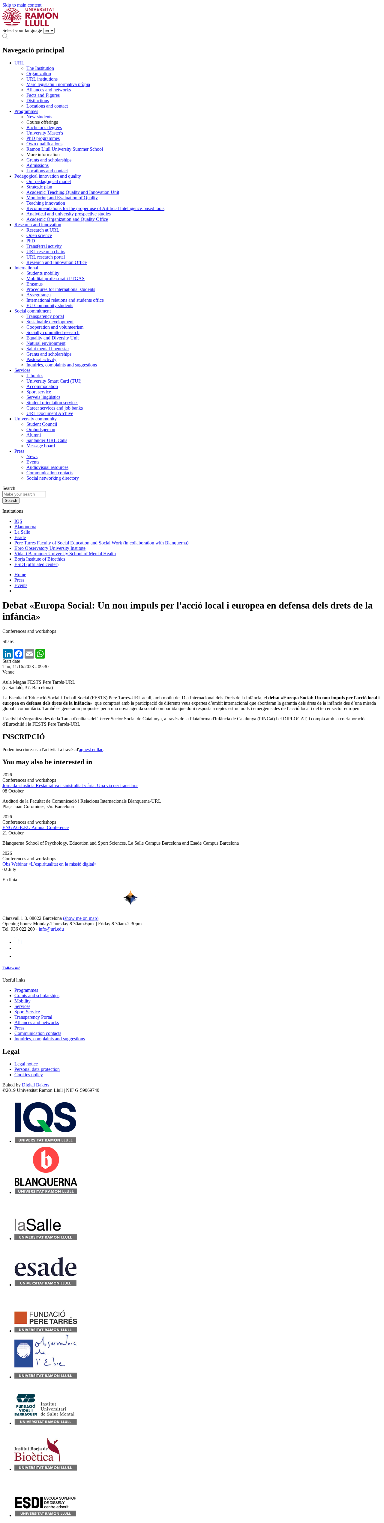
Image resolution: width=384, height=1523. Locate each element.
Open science (39, 235)
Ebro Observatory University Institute (50, 548)
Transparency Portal (33, 1017)
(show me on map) (80, 918)
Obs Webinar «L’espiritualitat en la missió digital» (49, 864)
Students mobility (42, 273)
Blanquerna (25, 526)
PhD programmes (43, 138)
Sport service (38, 391)
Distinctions (37, 100)
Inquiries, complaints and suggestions (61, 364)
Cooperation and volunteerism (54, 327)
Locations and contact (47, 105)
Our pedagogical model (48, 181)
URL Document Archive (49, 413)
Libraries (34, 375)
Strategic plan (39, 186)
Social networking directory (52, 478)
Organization (38, 73)
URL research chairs (45, 251)
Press (19, 451)
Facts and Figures (43, 95)
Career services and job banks (54, 407)
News (32, 456)
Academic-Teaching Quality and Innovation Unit (72, 192)
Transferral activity (44, 246)
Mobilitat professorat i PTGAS (55, 278)
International (26, 267)
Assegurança (38, 294)
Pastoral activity (41, 359)
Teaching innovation (45, 203)
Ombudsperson (40, 429)
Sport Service (27, 1011)
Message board (40, 445)
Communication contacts (49, 472)
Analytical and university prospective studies (68, 213)
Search (8, 488)
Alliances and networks (48, 89)
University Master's (44, 132)
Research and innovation (37, 224)
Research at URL (42, 230)
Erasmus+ (35, 283)
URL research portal (45, 256)
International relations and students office (65, 300)
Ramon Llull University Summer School (64, 149)
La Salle (22, 532)
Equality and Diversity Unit (52, 337)
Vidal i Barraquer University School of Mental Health (65, 553)
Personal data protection (37, 1069)
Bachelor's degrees (44, 127)
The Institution (40, 68)
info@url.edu (51, 929)
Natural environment (45, 343)
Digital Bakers (35, 1084)
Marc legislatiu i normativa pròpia (58, 84)
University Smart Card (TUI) (53, 381)
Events (32, 461)
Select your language (22, 30)
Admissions (37, 165)
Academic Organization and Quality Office (67, 219)
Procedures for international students (60, 289)
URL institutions (42, 78)
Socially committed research (53, 332)
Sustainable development (50, 321)
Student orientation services (52, 402)
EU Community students (49, 305)
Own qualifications (44, 143)
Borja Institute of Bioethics (39, 558)
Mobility (22, 1000)
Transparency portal (45, 316)
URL (19, 62)
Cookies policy (28, 1074)
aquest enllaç (91, 749)
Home (20, 574)
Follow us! (11, 968)
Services (22, 370)
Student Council (41, 424)
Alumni (33, 434)
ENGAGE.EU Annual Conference (35, 827)
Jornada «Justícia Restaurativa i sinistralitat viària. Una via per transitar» (70, 785)
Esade (20, 537)
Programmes (26, 111)
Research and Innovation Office (56, 262)
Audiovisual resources (47, 467)
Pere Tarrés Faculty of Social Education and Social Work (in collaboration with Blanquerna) (101, 542)
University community (35, 418)
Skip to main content (21, 4)
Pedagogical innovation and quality (47, 176)
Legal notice (26, 1063)
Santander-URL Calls (46, 440)
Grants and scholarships (48, 159)
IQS (18, 521)
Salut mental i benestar (47, 348)
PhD (30, 240)
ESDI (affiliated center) (36, 564)
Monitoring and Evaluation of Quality (62, 197)
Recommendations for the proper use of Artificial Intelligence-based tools (95, 208)
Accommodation (42, 386)
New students (39, 116)
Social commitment (32, 310)
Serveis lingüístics (43, 397)
